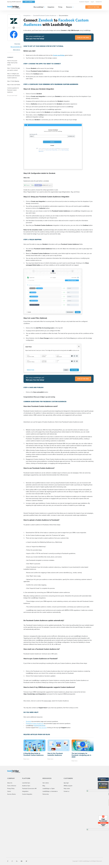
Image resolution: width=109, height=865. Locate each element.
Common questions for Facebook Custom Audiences (13, 90)
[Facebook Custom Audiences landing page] (13, 34)
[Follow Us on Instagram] (12, 861)
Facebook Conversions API (29, 788)
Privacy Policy (10, 788)
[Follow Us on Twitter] (26, 861)
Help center (67, 788)
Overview (17, 44)
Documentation (15, 47)
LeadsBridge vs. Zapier (49, 788)
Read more (26, 759)
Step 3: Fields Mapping (13, 81)
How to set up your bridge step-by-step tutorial (12, 63)
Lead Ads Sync (26, 783)
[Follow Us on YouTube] (21, 861)
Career (9, 791)
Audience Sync (26, 786)
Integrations (51, 7)
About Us (9, 783)
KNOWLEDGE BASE (39, 726)
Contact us (66, 791)
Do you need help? (12, 95)
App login (66, 783)
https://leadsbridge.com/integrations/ (35, 694)
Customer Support (84, 2)
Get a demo (46, 783)
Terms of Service (11, 786)
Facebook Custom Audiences (34, 723)
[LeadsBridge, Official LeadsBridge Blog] (13, 7)
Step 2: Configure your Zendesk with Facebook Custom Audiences (13, 76)
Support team (43, 708)
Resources (69, 7)
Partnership (46, 794)
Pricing (60, 7)
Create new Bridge (59, 55)
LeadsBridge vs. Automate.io (50, 791)
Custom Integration (27, 794)
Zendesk (28, 721)
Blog (44, 786)
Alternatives (16, 50)
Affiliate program (68, 786)
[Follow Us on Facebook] (7, 861)
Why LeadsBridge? (39, 7)
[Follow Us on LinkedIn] (16, 861)
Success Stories (11, 794)
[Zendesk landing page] (13, 21)
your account (43, 728)
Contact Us (99, 2)
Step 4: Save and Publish (13, 84)
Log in (92, 2)
